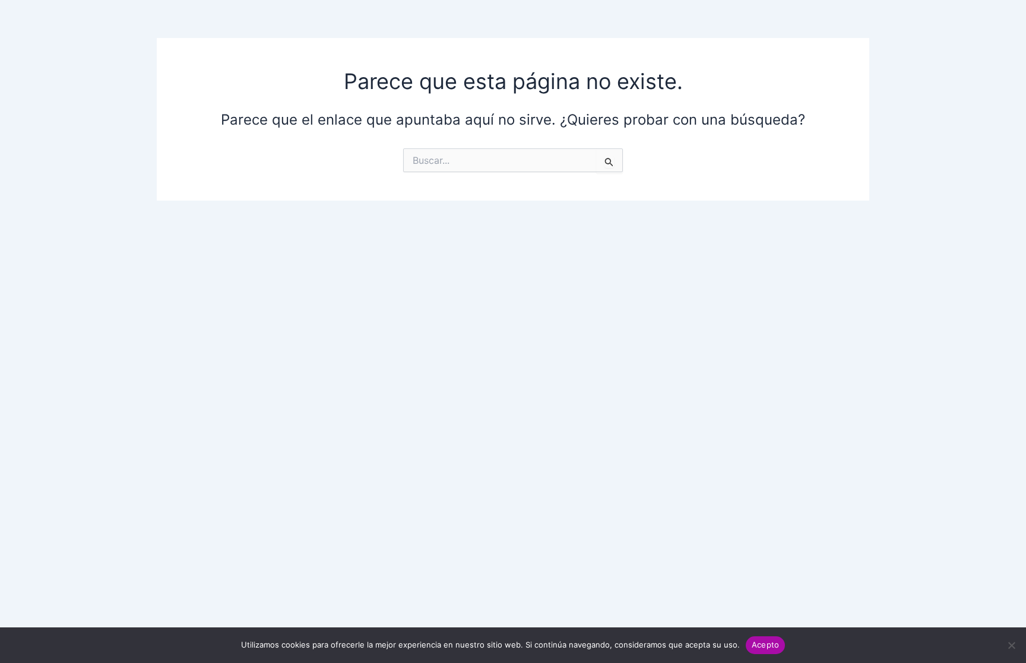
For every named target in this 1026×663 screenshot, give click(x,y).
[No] (1011, 645)
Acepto (766, 644)
